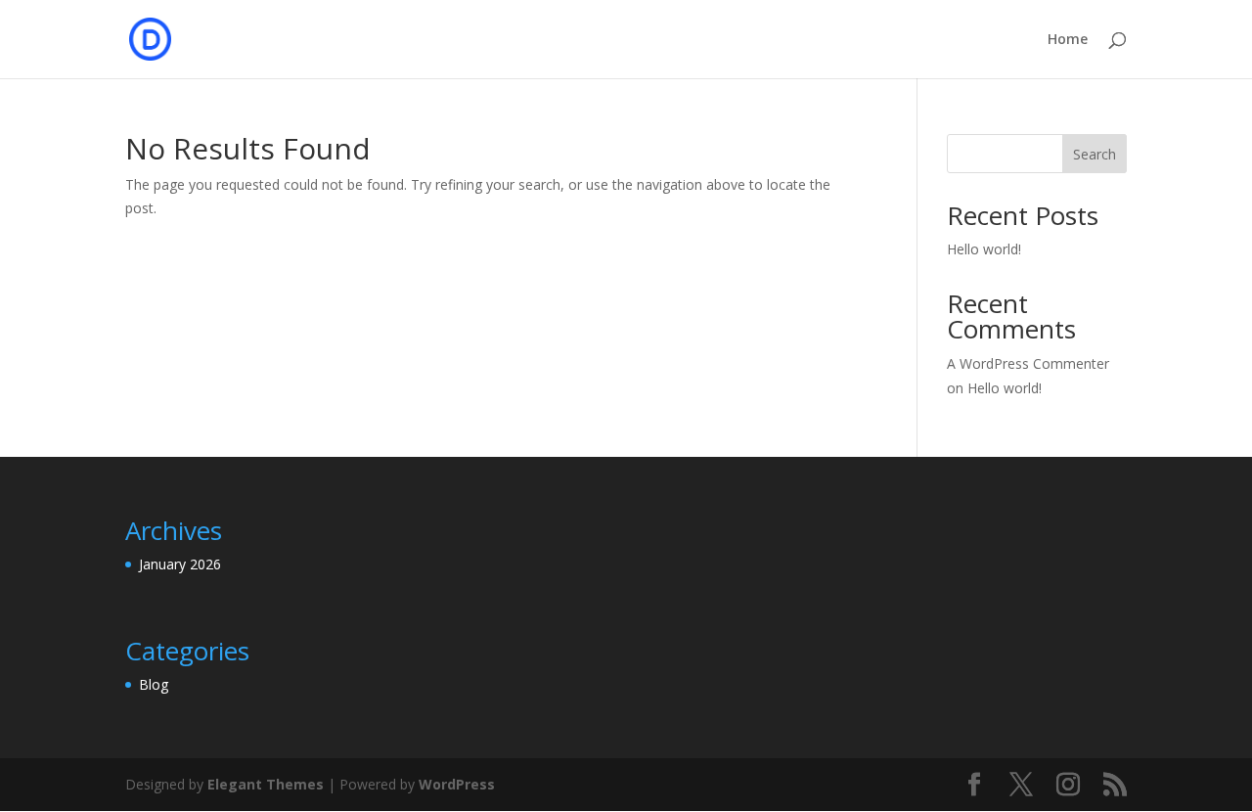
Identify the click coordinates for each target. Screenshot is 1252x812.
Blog (153, 684)
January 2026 (180, 564)
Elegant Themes (265, 784)
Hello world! (984, 249)
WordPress (457, 784)
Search (1094, 154)
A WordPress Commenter (1028, 363)
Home (1068, 40)
